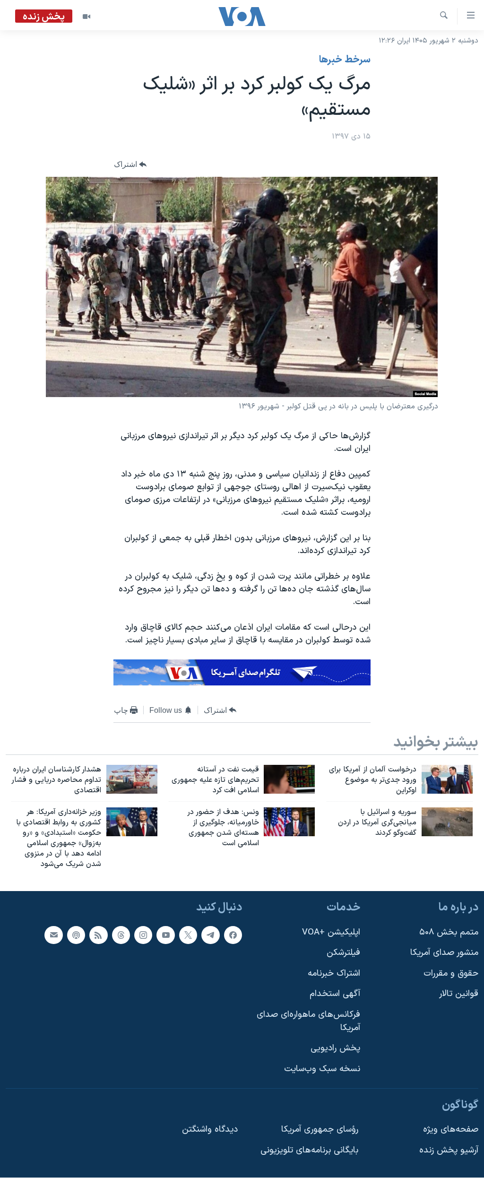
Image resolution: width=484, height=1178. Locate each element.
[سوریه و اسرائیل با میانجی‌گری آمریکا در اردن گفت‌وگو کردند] (447, 821)
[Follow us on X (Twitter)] (188, 935)
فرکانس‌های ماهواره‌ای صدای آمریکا (308, 1022)
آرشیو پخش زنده (448, 1150)
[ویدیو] (86, 16)
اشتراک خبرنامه (334, 973)
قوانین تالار (458, 994)
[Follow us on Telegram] (210, 935)
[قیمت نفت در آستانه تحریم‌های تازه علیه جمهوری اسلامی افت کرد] (289, 779)
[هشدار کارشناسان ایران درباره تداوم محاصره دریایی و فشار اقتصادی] (131, 779)
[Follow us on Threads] (121, 935)
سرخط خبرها (345, 60)
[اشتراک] (53, 935)
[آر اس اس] (98, 935)
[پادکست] (76, 935)
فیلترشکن (343, 953)
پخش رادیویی (335, 1048)
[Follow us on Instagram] (143, 935)
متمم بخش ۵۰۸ (448, 932)
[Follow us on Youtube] (165, 935)
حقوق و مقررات (451, 973)
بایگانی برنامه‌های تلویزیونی (309, 1150)
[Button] (130, 164)
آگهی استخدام (335, 994)
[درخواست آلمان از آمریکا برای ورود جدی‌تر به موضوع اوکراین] (447, 779)
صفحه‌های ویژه (450, 1130)
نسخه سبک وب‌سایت (322, 1069)
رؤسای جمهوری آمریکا (319, 1130)
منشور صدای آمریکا (444, 953)
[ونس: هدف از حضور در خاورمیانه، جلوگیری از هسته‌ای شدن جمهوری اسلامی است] (289, 821)
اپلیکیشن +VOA (331, 932)
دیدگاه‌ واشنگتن (210, 1130)
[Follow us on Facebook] (233, 935)
